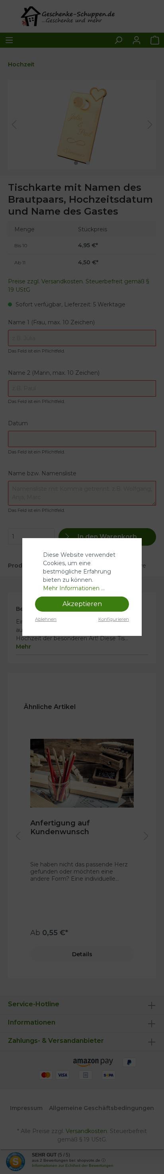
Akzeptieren (82, 604)
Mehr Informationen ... (74, 588)
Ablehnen (46, 619)
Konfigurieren (113, 619)
